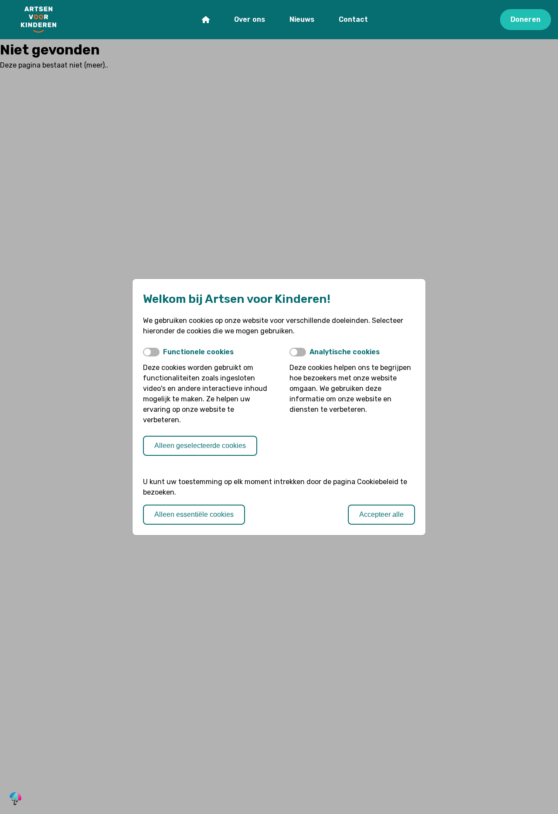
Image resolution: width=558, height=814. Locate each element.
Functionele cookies (198, 352)
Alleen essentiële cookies (194, 514)
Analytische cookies (345, 352)
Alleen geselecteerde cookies (200, 445)
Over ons (249, 19)
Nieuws (301, 19)
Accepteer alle (381, 514)
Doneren (525, 19)
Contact (353, 19)
